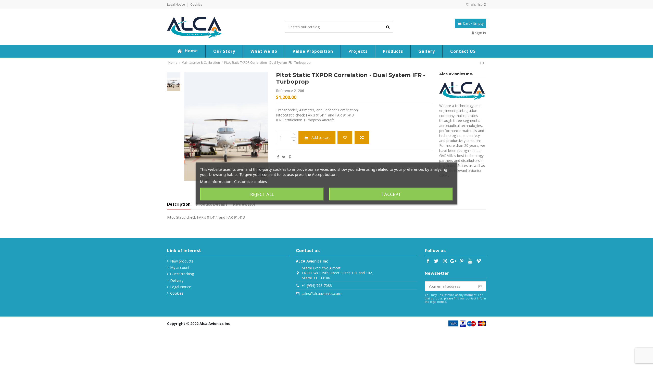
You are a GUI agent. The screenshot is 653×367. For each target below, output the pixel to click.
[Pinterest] (290, 156)
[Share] (278, 156)
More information (215, 181)
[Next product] (484, 62)
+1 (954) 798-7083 (317, 285)
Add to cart (320, 137)
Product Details (212, 204)
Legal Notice (176, 4)
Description (179, 204)
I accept (391, 194)
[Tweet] (283, 156)
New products (181, 261)
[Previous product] (481, 62)
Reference (284, 90)
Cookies (196, 4)
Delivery (176, 280)
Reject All (262, 194)
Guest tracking (182, 273)
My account (180, 267)
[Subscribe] (480, 286)
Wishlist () (478, 4)
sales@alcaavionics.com (321, 293)
